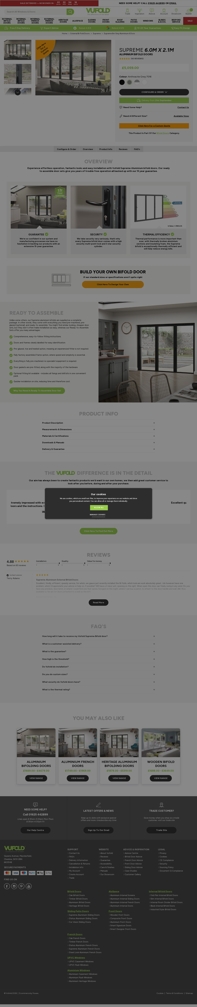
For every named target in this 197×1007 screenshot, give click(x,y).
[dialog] (98, 503)
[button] (98, 515)
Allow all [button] (99, 508)
